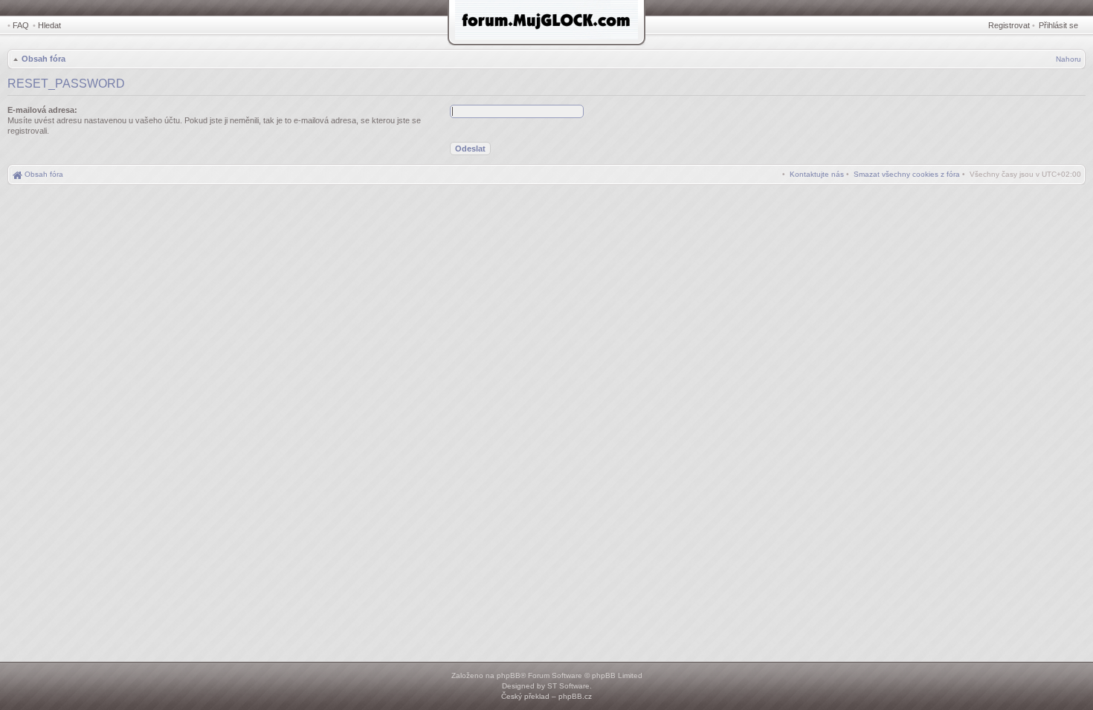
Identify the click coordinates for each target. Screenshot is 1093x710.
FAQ (21, 25)
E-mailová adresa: (42, 109)
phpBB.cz (575, 696)
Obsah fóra (43, 58)
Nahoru (1068, 59)
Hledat (49, 25)
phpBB (508, 675)
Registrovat (1009, 25)
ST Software (568, 686)
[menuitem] (907, 174)
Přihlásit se (1058, 25)
